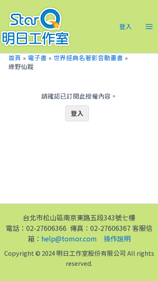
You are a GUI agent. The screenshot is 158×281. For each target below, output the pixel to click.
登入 (77, 113)
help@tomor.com (69, 238)
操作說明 (117, 238)
